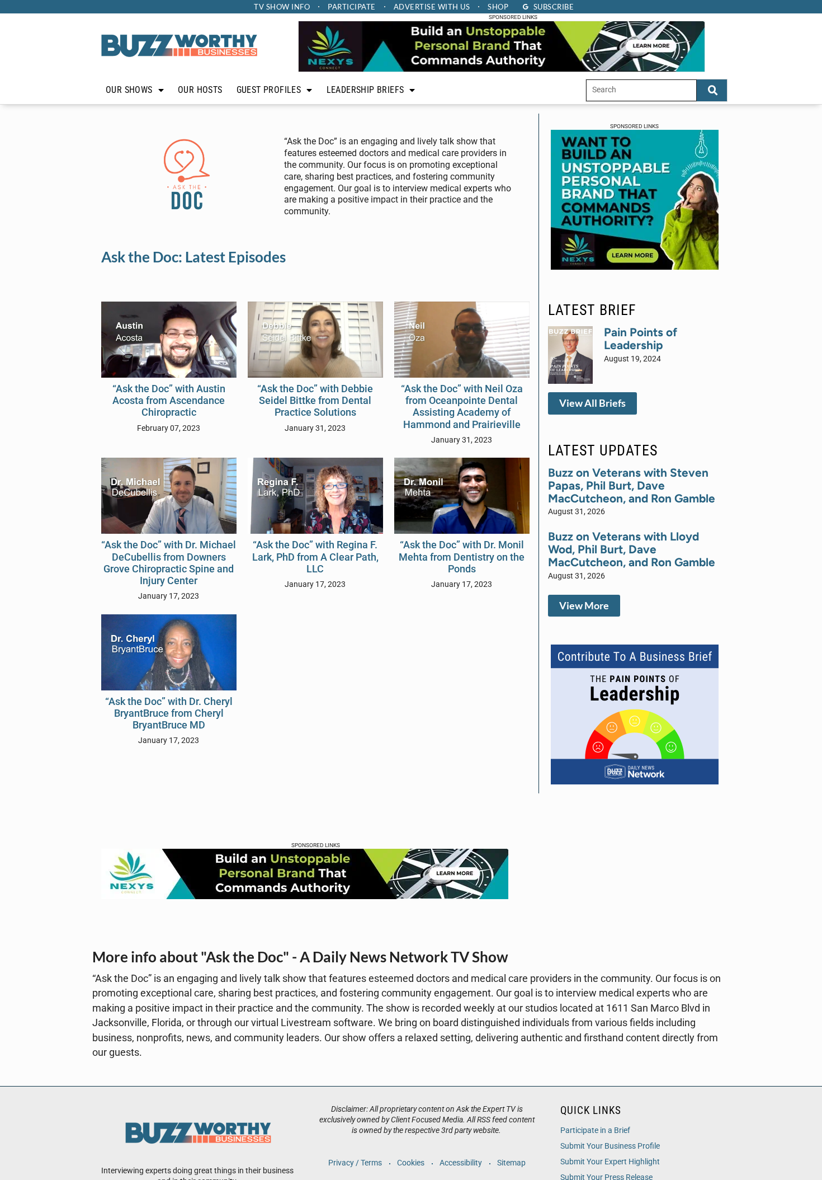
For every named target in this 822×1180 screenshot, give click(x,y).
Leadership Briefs (365, 89)
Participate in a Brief (595, 1130)
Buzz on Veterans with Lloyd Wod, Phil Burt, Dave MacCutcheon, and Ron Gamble (631, 549)
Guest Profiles (269, 89)
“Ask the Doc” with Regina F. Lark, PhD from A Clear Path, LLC (315, 556)
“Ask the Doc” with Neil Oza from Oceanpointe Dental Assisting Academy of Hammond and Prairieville (462, 406)
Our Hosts (200, 89)
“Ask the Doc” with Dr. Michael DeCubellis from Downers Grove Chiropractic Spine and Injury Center (168, 562)
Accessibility (461, 1163)
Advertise (432, 6)
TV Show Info (282, 6)
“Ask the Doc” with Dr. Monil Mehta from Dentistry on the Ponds (462, 556)
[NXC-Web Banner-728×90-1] (304, 895)
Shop (498, 6)
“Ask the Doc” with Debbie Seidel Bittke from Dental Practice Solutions (315, 400)
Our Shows (129, 89)
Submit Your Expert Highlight (610, 1162)
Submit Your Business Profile (610, 1146)
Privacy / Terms (355, 1163)
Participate (352, 6)
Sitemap (511, 1163)
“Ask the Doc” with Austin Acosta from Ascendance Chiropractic (168, 400)
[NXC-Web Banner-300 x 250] (635, 266)
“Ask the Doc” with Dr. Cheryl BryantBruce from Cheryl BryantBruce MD (169, 713)
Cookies (410, 1163)
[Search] (712, 90)
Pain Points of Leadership (640, 338)
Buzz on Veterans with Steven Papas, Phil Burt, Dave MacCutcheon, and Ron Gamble (631, 485)
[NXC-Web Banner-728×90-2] (501, 68)
